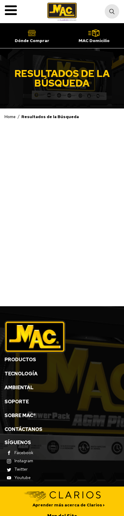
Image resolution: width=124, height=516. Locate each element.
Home (10, 116)
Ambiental (19, 387)
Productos (20, 359)
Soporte (17, 401)
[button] (32, 35)
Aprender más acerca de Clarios (67, 505)
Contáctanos (23, 429)
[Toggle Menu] (11, 10)
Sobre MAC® (20, 415)
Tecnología (21, 374)
